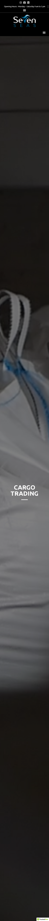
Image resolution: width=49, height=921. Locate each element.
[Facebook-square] (24, 2)
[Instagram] (20, 2)
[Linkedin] (28, 2)
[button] (24, 10)
